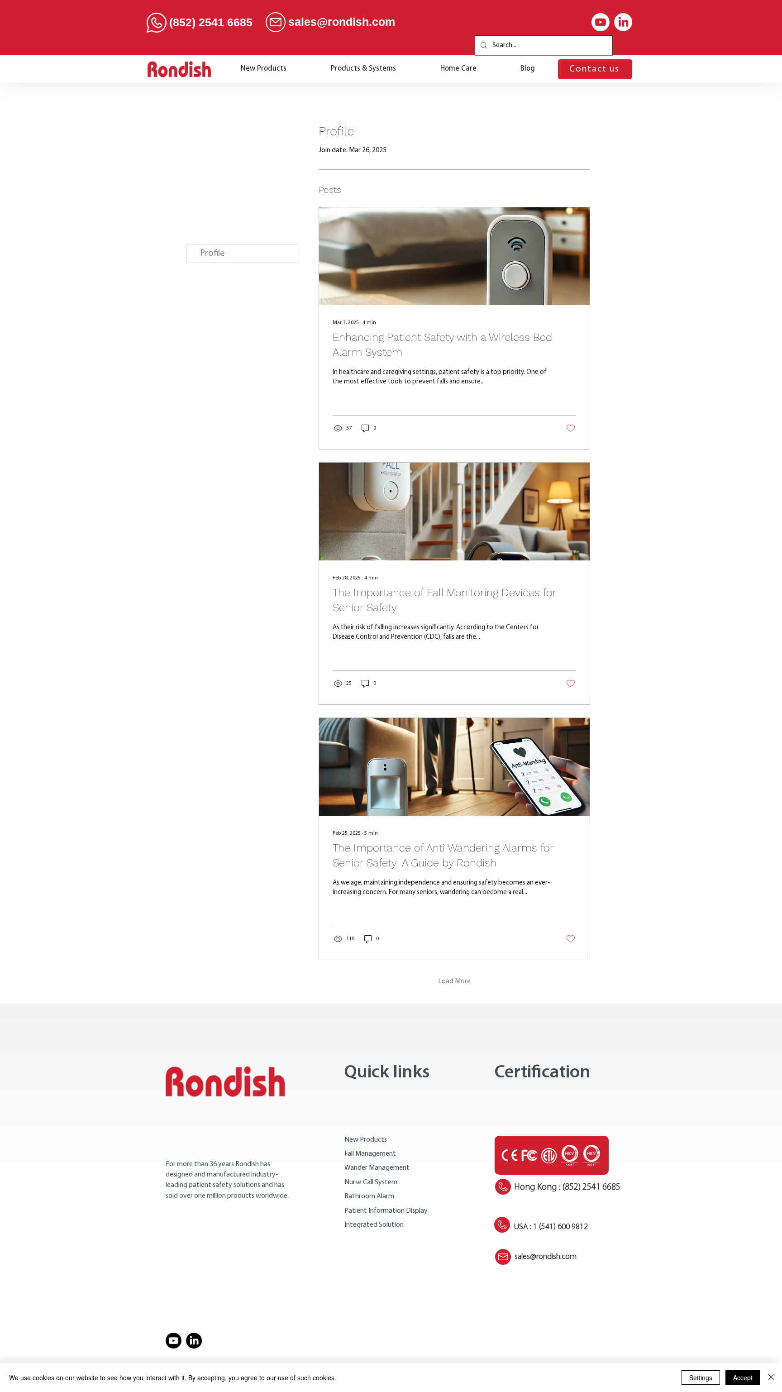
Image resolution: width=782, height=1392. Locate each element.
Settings (700, 1377)
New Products (365, 1139)
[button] (363, 69)
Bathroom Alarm (369, 1196)
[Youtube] (600, 22)
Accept (743, 1377)
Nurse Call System (370, 1182)
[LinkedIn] (623, 22)
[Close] (771, 1377)
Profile (212, 253)
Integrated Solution (374, 1225)
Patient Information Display (386, 1211)
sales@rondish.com (341, 21)
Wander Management (377, 1168)
